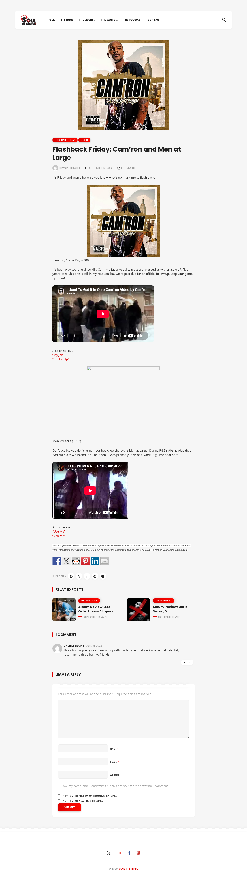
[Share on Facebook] (56, 561)
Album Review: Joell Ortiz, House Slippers (96, 609)
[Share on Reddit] (76, 561)
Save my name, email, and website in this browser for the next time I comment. (115, 786)
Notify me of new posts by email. (83, 800)
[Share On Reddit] (95, 576)
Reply (187, 662)
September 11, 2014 (169, 616)
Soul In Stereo (128, 868)
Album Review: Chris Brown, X (170, 609)
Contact (154, 20)
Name (114, 748)
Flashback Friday (65, 140)
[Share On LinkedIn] (87, 576)
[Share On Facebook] (71, 576)
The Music (86, 20)
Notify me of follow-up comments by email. (90, 796)
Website (115, 775)
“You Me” (58, 536)
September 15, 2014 (95, 616)
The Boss (67, 20)
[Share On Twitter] (79, 576)
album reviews (89, 600)
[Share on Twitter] (66, 561)
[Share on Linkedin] (95, 561)
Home (51, 20)
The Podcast (132, 20)
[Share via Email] (103, 576)
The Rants (108, 20)
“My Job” (58, 355)
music (84, 140)
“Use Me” (58, 531)
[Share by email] (104, 561)
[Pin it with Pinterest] (85, 561)
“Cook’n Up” (60, 359)
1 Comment (128, 168)
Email (114, 761)
